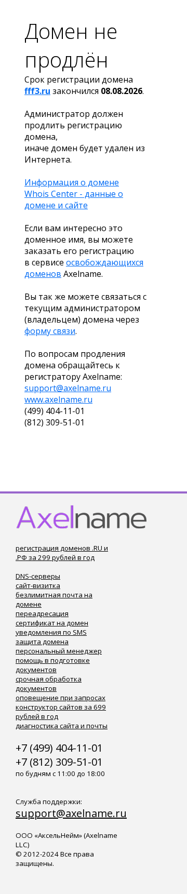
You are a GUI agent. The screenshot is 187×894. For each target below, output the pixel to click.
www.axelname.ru (58, 399)
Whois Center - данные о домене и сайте (73, 199)
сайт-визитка (38, 585)
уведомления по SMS (51, 632)
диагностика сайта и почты (62, 725)
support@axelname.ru (67, 388)
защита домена (42, 641)
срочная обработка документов (49, 683)
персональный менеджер (59, 651)
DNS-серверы (38, 576)
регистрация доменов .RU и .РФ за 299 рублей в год (62, 552)
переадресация (42, 613)
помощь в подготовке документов (53, 665)
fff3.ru (37, 91)
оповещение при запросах (60, 697)
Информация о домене (71, 182)
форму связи (49, 331)
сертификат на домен (52, 623)
